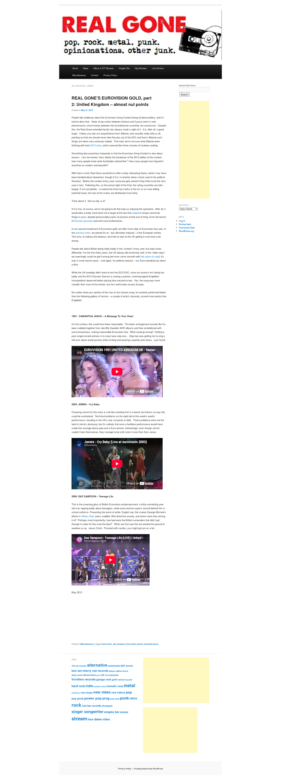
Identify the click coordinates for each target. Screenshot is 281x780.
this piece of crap (150, 256)
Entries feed (185, 224)
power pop (93, 698)
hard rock (78, 686)
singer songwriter (87, 711)
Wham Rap (88, 516)
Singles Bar (124, 68)
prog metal (114, 698)
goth (114, 679)
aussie (129, 665)
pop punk (78, 698)
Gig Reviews (141, 68)
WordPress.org (186, 231)
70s (73, 665)
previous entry (82, 232)
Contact (94, 75)
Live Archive (158, 68)
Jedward (136, 212)
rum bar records (91, 705)
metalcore (76, 693)
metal (129, 685)
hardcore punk (125, 679)
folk (102, 675)
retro (133, 698)
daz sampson (119, 643)
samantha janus (151, 643)
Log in (182, 220)
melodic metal (100, 686)
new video (102, 692)
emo (98, 675)
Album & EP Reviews (103, 68)
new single (87, 692)
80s (77, 665)
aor (122, 665)
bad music (107, 643)
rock (76, 704)
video (106, 719)
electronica (89, 675)
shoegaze (107, 705)
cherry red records (95, 671)
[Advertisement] (194, 150)
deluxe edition (115, 671)
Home (75, 68)
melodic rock (115, 686)
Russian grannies (83, 220)
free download (111, 675)
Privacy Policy (110, 75)
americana (114, 665)
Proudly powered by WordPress (148, 768)
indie (89, 685)
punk (124, 698)
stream (79, 718)
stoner (124, 712)
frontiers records (84, 679)
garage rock (103, 679)
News (85, 68)
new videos (118, 692)
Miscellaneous (79, 75)
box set (77, 671)
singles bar (112, 712)
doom (125, 671)
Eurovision (131, 643)
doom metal (77, 675)
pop (129, 692)
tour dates (95, 719)
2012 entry (95, 145)
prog (105, 698)
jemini (140, 643)
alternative (97, 665)
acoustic (83, 665)
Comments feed (187, 227)
